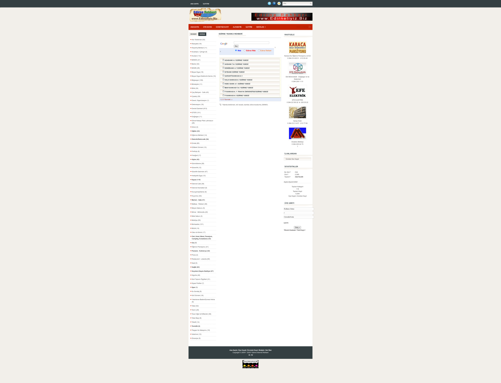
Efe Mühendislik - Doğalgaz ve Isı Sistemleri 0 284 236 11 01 (297, 79)
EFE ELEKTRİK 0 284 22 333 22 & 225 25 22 (297, 101)
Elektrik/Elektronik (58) (200, 139)
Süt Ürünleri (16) (198, 295)
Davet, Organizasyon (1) (200, 100)
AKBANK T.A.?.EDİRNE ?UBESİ (236, 64)
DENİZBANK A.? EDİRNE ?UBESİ (236, 68)
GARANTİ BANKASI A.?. (233, 76)
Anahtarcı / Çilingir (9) (199, 52)
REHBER (193, 34)
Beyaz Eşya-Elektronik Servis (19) (204, 76)
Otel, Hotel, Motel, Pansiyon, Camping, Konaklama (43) (202, 237)
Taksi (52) (195, 306)
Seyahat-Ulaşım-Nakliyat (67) (203, 271)
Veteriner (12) (196, 334)
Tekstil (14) (195, 322)
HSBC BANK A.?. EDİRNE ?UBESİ (237, 84)
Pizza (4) (195, 255)
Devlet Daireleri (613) (199, 108)
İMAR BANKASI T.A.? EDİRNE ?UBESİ (238, 87)
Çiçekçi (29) (196, 96)
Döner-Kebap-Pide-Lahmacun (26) (202, 121)
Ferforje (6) (196, 151)
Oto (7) (194, 243)
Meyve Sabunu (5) (198, 208)
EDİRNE (202, 34)
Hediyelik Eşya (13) (199, 175)
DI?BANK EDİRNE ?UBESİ (234, 72)
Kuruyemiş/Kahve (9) (199, 192)
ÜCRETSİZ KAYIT (222, 27)
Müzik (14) (195, 228)
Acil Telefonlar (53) (198, 39)
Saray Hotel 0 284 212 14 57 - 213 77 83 (297, 122)
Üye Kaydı (292, 196)
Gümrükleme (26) (198, 163)
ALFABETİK (237, 27)
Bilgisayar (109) (197, 80)
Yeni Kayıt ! (301, 230)
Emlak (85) (195, 143)
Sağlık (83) (196, 267)
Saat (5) (194, 263)
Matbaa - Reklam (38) (199, 204)
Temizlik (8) (196, 326)
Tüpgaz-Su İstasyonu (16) (201, 330)
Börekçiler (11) (197, 84)
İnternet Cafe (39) (198, 183)
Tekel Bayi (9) (196, 318)
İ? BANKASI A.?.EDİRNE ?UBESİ (236, 95)
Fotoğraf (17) (196, 155)
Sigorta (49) (196, 275)
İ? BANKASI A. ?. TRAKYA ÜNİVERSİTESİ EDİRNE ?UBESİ (246, 91)
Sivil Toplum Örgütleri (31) (201, 279)
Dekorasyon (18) (198, 104)
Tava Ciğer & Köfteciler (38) (201, 314)
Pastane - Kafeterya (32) (201, 251)
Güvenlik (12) (196, 167)
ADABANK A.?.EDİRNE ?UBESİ (236, 60)
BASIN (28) (196, 68)
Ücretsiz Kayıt (302, 196)
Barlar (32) (195, 64)
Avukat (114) (196, 56)
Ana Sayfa (194, 4)
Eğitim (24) (196, 131)
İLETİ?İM (206, 4)
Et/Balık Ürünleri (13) (199, 147)
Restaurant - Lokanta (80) (201, 259)
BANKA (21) (196, 60)
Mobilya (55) (196, 220)
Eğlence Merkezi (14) (199, 135)
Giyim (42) (195, 159)
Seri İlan (269, 350)
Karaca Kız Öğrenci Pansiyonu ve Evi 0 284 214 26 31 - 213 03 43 (297, 57)
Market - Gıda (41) (198, 200)
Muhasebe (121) (198, 224)
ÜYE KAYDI (207, 27)
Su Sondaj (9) (197, 291)
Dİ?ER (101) (196, 112)
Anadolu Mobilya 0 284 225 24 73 (297, 143)
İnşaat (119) (196, 179)
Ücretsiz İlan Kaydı (292, 159)
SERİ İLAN (261, 27)
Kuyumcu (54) (197, 196)
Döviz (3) (195, 127)
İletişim (261, 350)
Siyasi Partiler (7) (198, 283)
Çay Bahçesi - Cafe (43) (200, 92)
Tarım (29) (195, 310)
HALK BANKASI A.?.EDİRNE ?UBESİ (238, 80)
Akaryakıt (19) (197, 43)
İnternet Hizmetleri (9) (199, 188)
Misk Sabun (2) (197, 216)
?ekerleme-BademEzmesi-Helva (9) (203, 300)
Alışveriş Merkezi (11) (199, 48)
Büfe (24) (195, 88)
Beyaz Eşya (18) (197, 72)
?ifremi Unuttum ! (290, 230)
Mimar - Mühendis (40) (200, 212)
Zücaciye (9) (196, 338)
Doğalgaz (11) (197, 116)
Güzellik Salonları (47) (200, 171)
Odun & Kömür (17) (198, 232)
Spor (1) (195, 287)
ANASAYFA (194, 27)
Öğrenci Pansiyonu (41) (200, 247)
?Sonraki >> (228, 99)
